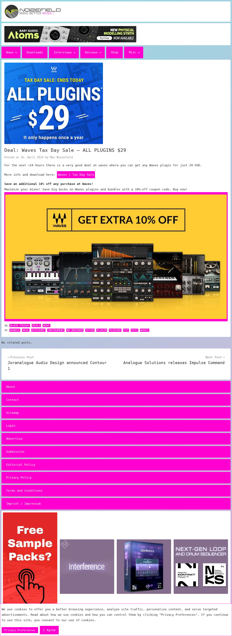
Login (10, 425)
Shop (114, 52)
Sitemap (12, 413)
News (9, 52)
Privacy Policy (19, 477)
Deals (36, 325)
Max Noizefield (61, 157)
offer (90, 330)
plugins (115, 330)
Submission (15, 451)
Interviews (63, 52)
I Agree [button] (49, 630)
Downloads (35, 52)
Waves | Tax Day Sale (76, 174)
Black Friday (20, 325)
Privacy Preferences (19, 630)
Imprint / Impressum (23, 503)
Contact (12, 400)
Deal (25, 330)
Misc (132, 52)
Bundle (15, 330)
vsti (134, 330)
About (10, 386)
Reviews (91, 52)
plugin (102, 330)
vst (126, 330)
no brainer (75, 330)
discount (38, 330)
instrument (56, 330)
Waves (144, 330)
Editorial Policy (20, 464)
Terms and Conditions (24, 490)
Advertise (14, 438)
